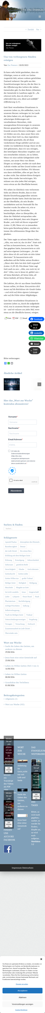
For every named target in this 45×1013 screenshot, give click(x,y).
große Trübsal (27, 578)
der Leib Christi (11, 551)
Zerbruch (31, 624)
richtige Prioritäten (12, 606)
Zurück (31, 29)
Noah (37, 596)
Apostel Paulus (11, 542)
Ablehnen (22, 997)
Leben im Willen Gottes (15, 674)
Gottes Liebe (23, 574)
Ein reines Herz (26, 551)
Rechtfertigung (24, 601)
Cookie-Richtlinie (21, 1010)
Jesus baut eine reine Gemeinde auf (21, 657)
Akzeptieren (22, 991)
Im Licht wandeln (11, 592)
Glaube (21, 569)
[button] (41, 959)
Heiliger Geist (10, 583)
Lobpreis (16, 596)
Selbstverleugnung (12, 610)
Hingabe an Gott (22, 587)
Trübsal (29, 615)
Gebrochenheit (33, 560)
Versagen (8, 624)
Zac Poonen (12, 65)
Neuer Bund (27, 596)
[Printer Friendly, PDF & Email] (16, 318)
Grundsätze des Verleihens (17, 682)
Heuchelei (9, 587)
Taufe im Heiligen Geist (14, 615)
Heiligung (33, 583)
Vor (37, 29)
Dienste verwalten (22, 984)
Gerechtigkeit (10, 569)
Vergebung (33, 619)
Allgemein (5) (11, 698)
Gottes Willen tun (12, 578)
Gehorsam (9, 564)
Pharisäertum (10, 601)
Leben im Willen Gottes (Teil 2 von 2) (22, 665)
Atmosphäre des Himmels (30, 542)
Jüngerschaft (34, 592)
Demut (22, 546)
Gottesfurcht (10, 574)
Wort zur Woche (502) (14, 704)
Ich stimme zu (8, 770)
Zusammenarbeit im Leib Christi (17, 628)
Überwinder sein (11, 633)
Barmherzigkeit (11, 546)
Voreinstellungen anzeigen (22, 1004)
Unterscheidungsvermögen (15, 619)
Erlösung (8, 560)
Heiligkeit (22, 583)
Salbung (26, 606)
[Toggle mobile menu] (40, 16)
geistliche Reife (22, 564)
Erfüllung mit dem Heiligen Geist (17, 555)
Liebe (7, 596)
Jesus (24, 592)
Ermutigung (19, 560)
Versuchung (19, 624)
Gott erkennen (33, 569)
